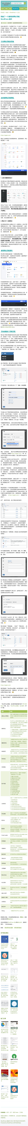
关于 (11, 1112)
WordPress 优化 (12, 922)
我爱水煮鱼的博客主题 (7, 327)
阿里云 (21, 917)
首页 (2, 8)
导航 (6, 8)
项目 (7, 12)
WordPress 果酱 (5, 1121)
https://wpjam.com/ (6, 135)
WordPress (15, 8)
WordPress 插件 (9, 927)
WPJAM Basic (17, 927)
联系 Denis (15, 1112)
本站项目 (4, 23)
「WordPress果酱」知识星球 (16, 706)
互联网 (21, 8)
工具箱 (21, 1112)
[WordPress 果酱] (6, 5)
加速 (10, 8)
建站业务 (19, 922)
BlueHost (10, 919)
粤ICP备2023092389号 (19, 1121)
